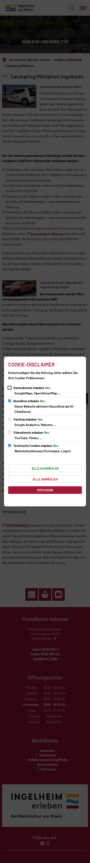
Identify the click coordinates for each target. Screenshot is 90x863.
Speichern (45, 490)
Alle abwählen (45, 479)
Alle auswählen (45, 468)
